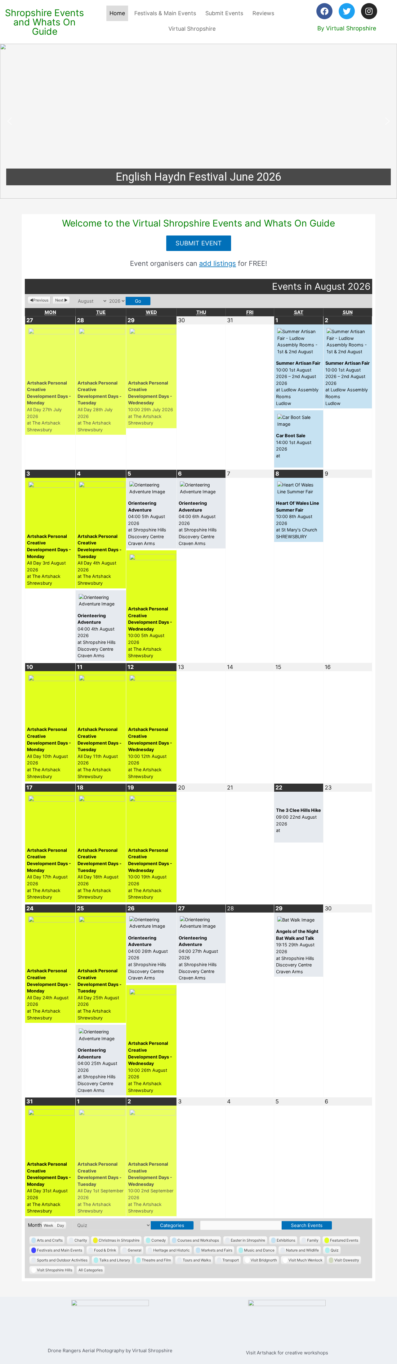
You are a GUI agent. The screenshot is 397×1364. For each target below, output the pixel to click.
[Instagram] (369, 11)
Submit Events (224, 13)
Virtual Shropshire (192, 28)
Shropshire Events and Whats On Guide (44, 22)
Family (313, 1240)
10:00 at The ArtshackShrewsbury (150, 403)
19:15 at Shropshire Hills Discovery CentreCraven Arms (297, 951)
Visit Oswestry (346, 1260)
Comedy (158, 1240)
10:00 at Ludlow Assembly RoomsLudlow (298, 383)
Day (60, 1225)
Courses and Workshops (198, 1240)
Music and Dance (259, 1250)
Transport (230, 1260)
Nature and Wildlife (302, 1250)
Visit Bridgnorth (264, 1260)
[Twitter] (347, 11)
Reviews (263, 13)
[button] (198, 121)
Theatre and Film (156, 1260)
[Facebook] (324, 11)
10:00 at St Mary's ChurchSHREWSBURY (297, 519)
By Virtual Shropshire (346, 28)
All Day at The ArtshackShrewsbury (49, 406)
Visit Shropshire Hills (54, 1270)
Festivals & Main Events (165, 13)
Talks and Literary (114, 1260)
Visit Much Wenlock (305, 1260)
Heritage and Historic (171, 1250)
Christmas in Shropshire (119, 1240)
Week (48, 1225)
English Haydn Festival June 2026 (198, 176)
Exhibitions (286, 1240)
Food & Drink (105, 1250)
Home (117, 13)
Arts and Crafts (50, 1240)
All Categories (90, 1270)
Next (59, 300)
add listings (217, 263)
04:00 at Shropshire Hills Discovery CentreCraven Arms (97, 635)
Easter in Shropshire (248, 1240)
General (134, 1250)
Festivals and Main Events (59, 1250)
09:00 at (298, 820)
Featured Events (344, 1240)
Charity (80, 1240)
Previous (40, 300)
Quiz (335, 1250)
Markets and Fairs (216, 1250)
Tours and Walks (197, 1260)
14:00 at (293, 445)
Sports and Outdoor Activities (62, 1260)
